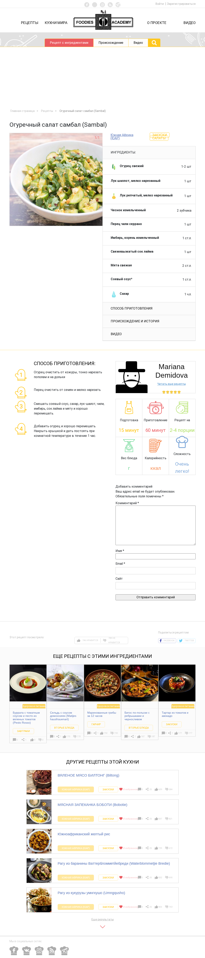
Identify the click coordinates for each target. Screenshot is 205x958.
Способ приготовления (132, 308)
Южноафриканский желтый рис (84, 834)
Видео (190, 23)
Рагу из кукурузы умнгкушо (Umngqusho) (91, 893)
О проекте (156, 23)
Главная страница (22, 111)
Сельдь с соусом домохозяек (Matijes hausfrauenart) (63, 716)
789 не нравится (114, 640)
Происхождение (110, 43)
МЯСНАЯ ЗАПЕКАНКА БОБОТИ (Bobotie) (92, 805)
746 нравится (90, 640)
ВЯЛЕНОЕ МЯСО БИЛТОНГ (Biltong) (88, 775)
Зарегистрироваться (181, 3)
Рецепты (29, 23)
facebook (169, 640)
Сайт (119, 579)
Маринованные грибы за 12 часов (101, 714)
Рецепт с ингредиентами (69, 43)
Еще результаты (102, 919)
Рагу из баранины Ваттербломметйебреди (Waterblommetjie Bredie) (114, 863)
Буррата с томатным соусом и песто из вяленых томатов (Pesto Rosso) (26, 717)
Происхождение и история (135, 321)
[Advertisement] (102, 77)
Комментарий (127, 503)
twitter (189, 640)
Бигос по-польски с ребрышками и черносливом (137, 716)
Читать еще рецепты (171, 383)
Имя (120, 551)
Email (120, 564)
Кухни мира (56, 23)
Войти (160, 3)
